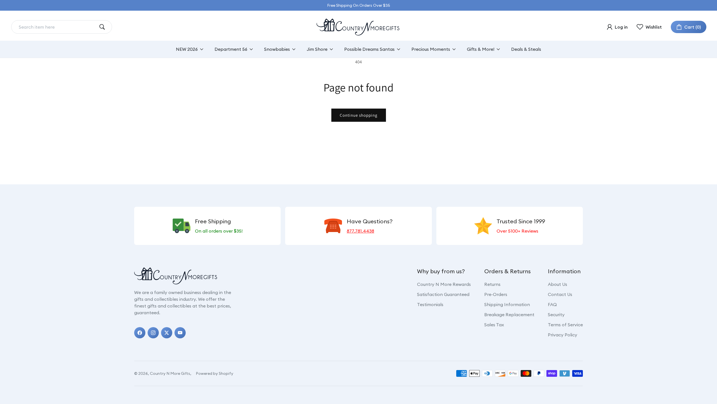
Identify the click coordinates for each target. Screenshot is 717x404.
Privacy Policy (562, 335)
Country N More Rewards (444, 284)
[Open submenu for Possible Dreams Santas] (398, 49)
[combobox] (57, 27)
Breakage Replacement (509, 314)
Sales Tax (494, 324)
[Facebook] (139, 332)
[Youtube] (180, 332)
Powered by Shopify (214, 373)
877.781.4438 (360, 231)
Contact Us (560, 294)
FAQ (552, 304)
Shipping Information (507, 304)
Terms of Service (565, 324)
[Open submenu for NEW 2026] (201, 49)
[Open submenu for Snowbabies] (293, 49)
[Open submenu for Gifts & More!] (498, 49)
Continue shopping (359, 115)
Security (556, 314)
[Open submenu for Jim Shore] (331, 49)
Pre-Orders (495, 294)
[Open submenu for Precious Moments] (454, 49)
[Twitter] (166, 332)
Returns (492, 284)
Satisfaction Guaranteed (443, 294)
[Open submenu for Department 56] (251, 49)
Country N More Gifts (170, 373)
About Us (557, 284)
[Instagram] (153, 332)
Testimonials (430, 304)
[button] (688, 27)
